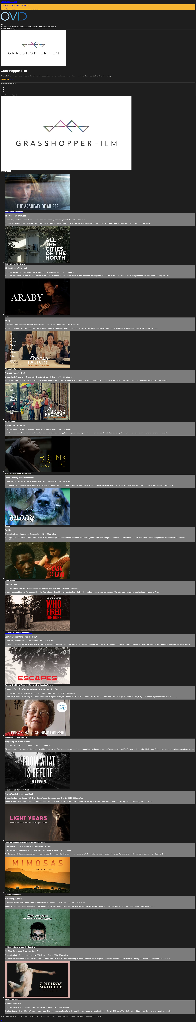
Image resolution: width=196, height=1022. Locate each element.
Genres (14, 27)
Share (11, 79)
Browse (4, 27)
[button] (2, 24)
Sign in (53, 27)
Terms (59, 1016)
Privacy (65, 1016)
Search (25, 27)
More (36, 27)
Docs (9, 27)
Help (53, 1016)
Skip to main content (9, 2)
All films (31, 27)
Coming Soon (33, 1016)
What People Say (11, 1016)
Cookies (72, 1016)
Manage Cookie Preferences (86, 1016)
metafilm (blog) (45, 1016)
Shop (2, 1016)
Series (19, 27)
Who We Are (23, 1016)
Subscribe (5, 79)
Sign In (15, 29)
